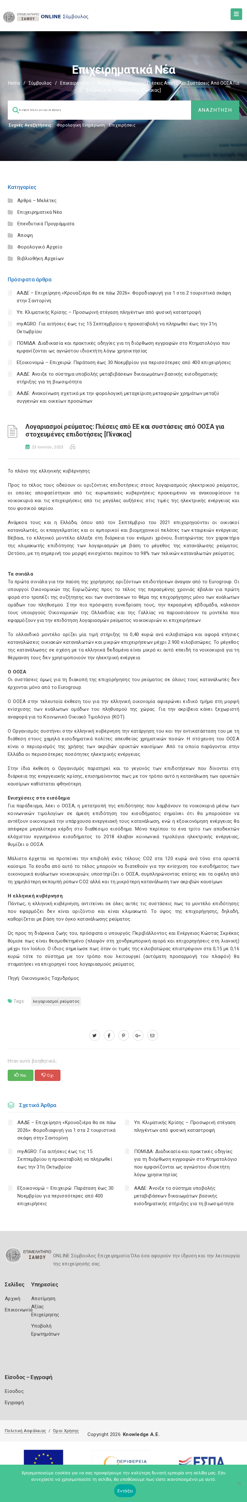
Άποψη (25, 235)
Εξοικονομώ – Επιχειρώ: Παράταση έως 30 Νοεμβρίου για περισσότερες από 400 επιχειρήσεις (124, 362)
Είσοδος (14, 1391)
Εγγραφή (14, 1402)
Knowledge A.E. (141, 1434)
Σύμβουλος (40, 83)
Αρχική (13, 1298)
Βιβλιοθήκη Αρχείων (40, 258)
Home (14, 83)
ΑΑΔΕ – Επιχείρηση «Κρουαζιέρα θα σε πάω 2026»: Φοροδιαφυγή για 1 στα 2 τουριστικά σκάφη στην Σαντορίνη (66, 1130)
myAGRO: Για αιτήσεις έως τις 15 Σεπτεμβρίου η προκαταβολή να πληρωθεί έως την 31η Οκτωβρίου (64, 1159)
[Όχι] (239, 1486)
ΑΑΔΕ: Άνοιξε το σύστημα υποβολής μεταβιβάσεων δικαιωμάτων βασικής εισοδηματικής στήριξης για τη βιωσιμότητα (184, 1195)
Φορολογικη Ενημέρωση (81, 125)
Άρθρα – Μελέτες (37, 200)
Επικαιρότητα (74, 83)
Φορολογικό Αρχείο (39, 247)
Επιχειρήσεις (122, 125)
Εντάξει (125, 1490)
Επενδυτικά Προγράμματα (46, 224)
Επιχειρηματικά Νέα (39, 212)
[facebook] (109, 1035)
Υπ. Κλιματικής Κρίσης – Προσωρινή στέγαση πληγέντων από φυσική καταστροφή (109, 312)
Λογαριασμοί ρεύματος (56, 1001)
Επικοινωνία (18, 1310)
